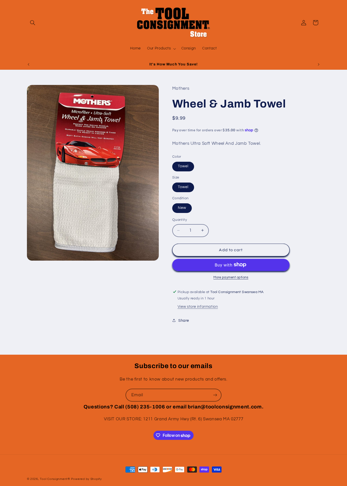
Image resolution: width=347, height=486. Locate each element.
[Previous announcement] (28, 64)
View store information (198, 307)
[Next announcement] (318, 64)
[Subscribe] (215, 395)
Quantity (179, 220)
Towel (183, 166)
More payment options (230, 277)
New (182, 208)
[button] (33, 22)
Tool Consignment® (55, 479)
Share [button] (183, 320)
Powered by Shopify (86, 479)
